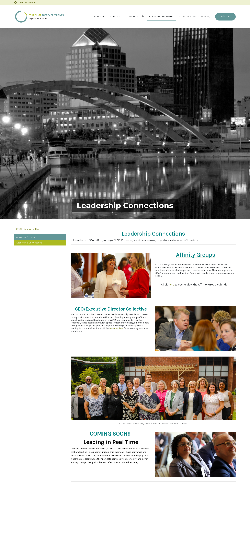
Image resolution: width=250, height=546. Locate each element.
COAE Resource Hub (161, 16)
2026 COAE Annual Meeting (194, 16)
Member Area (225, 16)
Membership (117, 16)
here (171, 284)
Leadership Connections (29, 242)
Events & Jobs (137, 16)
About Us (99, 16)
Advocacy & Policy (25, 237)
